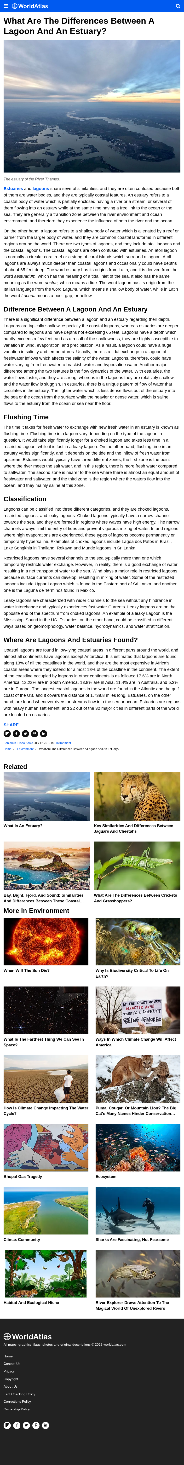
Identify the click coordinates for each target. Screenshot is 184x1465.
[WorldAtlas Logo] (32, 6)
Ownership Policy (17, 1409)
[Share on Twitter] (25, 733)
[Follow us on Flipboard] (7, 1425)
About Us (10, 1386)
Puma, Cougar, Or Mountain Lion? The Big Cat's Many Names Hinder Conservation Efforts (136, 1114)
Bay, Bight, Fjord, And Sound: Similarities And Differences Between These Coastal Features (43, 901)
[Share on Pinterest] (34, 733)
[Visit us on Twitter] (26, 1425)
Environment (62, 743)
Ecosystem (106, 1176)
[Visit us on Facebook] (16, 1425)
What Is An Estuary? (23, 826)
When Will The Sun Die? (27, 970)
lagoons (41, 188)
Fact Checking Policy (19, 1394)
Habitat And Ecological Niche (31, 1302)
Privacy (9, 1371)
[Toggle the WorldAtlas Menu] (6, 6)
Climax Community (22, 1239)
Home (8, 1356)
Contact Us (12, 1364)
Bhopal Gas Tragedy (23, 1176)
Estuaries (13, 188)
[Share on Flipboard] (7, 733)
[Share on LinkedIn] (43, 733)
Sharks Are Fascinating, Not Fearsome (132, 1239)
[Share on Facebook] (16, 733)
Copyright (11, 1379)
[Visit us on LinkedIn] (45, 1425)
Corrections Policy (17, 1401)
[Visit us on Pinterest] (36, 1425)
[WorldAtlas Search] (178, 6)
